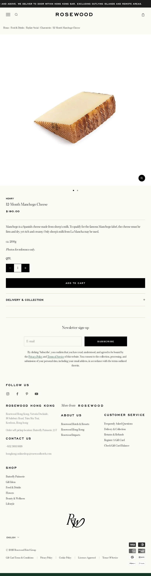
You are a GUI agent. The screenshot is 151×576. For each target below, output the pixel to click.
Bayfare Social (32, 28)
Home (6, 28)
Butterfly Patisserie (15, 476)
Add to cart (75, 283)
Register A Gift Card (114, 440)
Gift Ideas (10, 482)
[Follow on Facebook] (17, 394)
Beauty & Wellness (15, 498)
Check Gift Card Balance (116, 445)
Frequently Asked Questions (118, 423)
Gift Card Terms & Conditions (20, 557)
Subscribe (105, 341)
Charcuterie (46, 28)
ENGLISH (10, 537)
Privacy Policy (35, 356)
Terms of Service (55, 356)
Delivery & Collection (115, 429)
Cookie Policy (65, 557)
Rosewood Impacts (70, 434)
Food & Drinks (18, 28)
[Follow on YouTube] (36, 394)
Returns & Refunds (114, 434)
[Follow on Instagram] (8, 394)
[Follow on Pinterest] (27, 394)
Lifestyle (10, 503)
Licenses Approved (87, 557)
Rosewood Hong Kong (72, 429)
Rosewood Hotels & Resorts (75, 424)
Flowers (10, 492)
